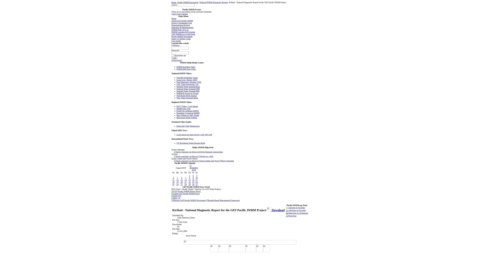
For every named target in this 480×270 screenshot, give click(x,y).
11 (173, 180)
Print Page (292, 216)
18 (173, 182)
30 (193, 185)
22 (190, 182)
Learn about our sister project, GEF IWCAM (194, 135)
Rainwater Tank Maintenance (188, 126)
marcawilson (217, 152)
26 (177, 185)
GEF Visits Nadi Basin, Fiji (187, 84)
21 (186, 182)
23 (193, 182)
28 (186, 185)
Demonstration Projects (181, 25)
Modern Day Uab (183, 109)
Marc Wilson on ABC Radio (187, 115)
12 (177, 180)
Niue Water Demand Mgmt (187, 98)
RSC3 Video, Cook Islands (187, 106)
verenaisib (229, 161)
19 (177, 182)
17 (197, 180)
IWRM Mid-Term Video (186, 69)
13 (182, 180)
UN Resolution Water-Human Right (190, 143)
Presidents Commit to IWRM (188, 113)
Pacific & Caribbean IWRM (187, 111)
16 (193, 180)
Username (176, 45)
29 (190, 185)
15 (190, 180)
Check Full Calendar (180, 14)
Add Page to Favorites (297, 210)
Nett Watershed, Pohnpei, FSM (188, 82)
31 (197, 185)
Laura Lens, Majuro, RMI (186, 80)
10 (197, 178)
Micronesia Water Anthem (186, 118)
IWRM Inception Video (185, 67)
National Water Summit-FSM (188, 89)
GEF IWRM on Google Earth (183, 34)
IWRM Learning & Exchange (183, 32)
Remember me (180, 55)
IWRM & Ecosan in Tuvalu (187, 93)
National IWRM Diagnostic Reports (213, 2)
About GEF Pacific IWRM (182, 21)
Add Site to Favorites (296, 208)
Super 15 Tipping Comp (181, 39)
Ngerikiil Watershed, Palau (187, 78)
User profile (176, 41)
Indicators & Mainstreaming (183, 27)
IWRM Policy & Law (180, 30)
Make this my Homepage (298, 213)
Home (174, 2)
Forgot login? (177, 60)
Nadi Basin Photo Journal (186, 96)
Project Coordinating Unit (182, 23)
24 (197, 182)
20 (182, 182)
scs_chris (209, 156)
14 (186, 180)
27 (182, 185)
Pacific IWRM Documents (187, 2)
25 (173, 185)
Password (175, 50)
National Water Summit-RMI (187, 91)
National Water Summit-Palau (188, 87)
